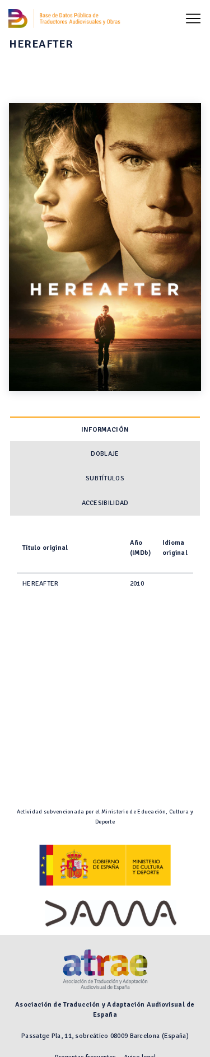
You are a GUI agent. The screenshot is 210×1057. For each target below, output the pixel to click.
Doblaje (105, 454)
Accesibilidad (105, 503)
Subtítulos (105, 478)
